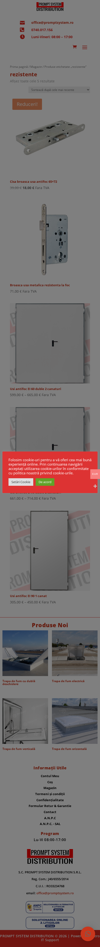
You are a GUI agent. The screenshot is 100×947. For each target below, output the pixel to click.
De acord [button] (45, 482)
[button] (88, 934)
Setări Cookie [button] (20, 482)
